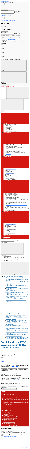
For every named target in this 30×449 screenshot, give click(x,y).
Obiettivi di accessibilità (8, 419)
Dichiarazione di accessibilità (10, 418)
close (2, 110)
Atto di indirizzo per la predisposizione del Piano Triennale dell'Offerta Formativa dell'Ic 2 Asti (17, 338)
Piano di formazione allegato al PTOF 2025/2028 (17, 281)
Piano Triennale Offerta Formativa (14, 336)
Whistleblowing (7, 420)
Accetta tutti (22, 369)
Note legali (6, 414)
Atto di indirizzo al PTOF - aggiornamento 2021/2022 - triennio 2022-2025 (16, 321)
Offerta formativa (7, 256)
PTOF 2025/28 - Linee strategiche (14, 291)
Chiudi (2, 48)
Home (4, 255)
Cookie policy (6, 413)
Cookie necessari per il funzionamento (9, 383)
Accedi (2, 3)
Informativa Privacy (8, 415)
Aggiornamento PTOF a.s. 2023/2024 (15, 298)
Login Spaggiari (11, 39)
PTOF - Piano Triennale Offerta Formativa (13, 257)
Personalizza (4, 369)
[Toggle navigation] (12, 104)
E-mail (15, 33)
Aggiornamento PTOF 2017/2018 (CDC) (16, 334)
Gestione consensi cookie (9, 422)
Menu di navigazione (20, 273)
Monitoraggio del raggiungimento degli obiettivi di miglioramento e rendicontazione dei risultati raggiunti (17, 279)
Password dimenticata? (6, 15)
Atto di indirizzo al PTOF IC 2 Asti (14, 330)
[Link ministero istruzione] (7, 2)
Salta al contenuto (5, 1)
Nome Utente (17, 11)
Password (16, 12)
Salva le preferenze (12, 388)
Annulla (2, 85)
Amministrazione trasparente (10, 423)
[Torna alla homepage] (15, 86)
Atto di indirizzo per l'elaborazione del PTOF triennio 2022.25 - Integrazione (16, 315)
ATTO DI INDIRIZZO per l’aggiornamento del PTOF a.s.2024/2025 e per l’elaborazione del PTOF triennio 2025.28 (17, 296)
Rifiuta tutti (12, 369)
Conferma (8, 85)
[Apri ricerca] (17, 93)
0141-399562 (9, 398)
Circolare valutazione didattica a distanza (15, 326)
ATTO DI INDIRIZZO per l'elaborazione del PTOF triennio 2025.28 (16, 286)
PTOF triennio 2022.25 (14, 313)
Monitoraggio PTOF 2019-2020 (13, 325)
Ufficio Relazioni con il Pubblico (11, 416)
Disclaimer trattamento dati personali (9, 436)
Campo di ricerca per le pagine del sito (9, 240)
